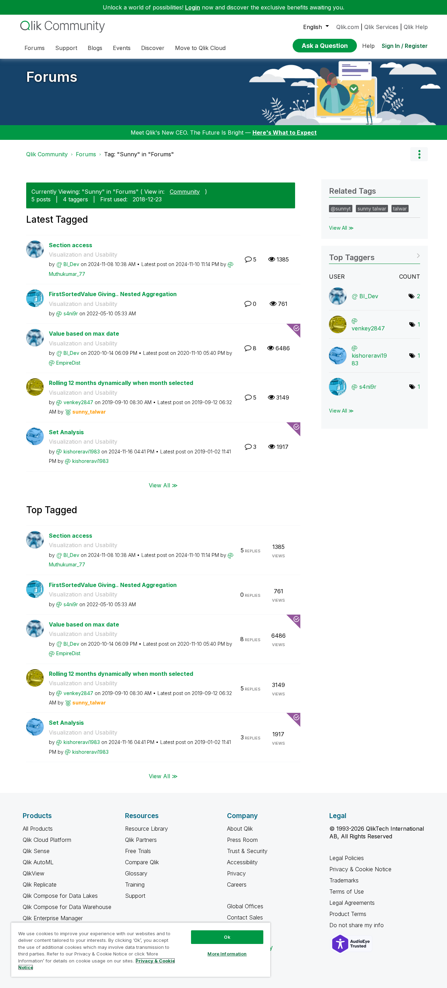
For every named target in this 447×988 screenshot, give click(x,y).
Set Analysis (66, 432)
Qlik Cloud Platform (47, 839)
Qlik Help (416, 26)
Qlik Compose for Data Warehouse (67, 906)
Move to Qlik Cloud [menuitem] (200, 47)
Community (185, 191)
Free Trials (138, 850)
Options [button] (419, 154)
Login (192, 7)
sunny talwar (372, 209)
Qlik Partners (141, 839)
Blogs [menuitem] (95, 47)
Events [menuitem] (122, 47)
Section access (70, 245)
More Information (227, 954)
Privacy (236, 873)
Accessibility (242, 862)
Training (135, 884)
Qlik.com (347, 26)
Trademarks (344, 880)
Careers (237, 884)
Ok (227, 937)
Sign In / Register (405, 45)
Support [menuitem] (66, 47)
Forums (52, 76)
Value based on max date (84, 333)
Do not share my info (357, 925)
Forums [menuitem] (34, 47)
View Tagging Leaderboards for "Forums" (374, 255)
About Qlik (240, 828)
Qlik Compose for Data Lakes (60, 895)
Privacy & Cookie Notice (360, 869)
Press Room (242, 839)
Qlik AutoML (38, 862)
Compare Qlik (142, 862)
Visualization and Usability (83, 254)
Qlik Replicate (40, 884)
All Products (38, 828)
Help (368, 45)
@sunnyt (341, 209)
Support (135, 895)
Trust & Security (247, 850)
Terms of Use (346, 891)
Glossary (136, 873)
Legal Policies (346, 857)
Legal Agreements (352, 902)
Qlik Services (381, 26)
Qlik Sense (36, 850)
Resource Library (146, 828)
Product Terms (347, 913)
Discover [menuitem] (152, 47)
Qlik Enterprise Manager (53, 918)
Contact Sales (245, 917)
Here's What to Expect (284, 132)
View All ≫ (163, 485)
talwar (400, 209)
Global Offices (245, 906)
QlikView (33, 873)
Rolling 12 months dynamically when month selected (121, 382)
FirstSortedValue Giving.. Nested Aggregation (113, 294)
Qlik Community (47, 154)
